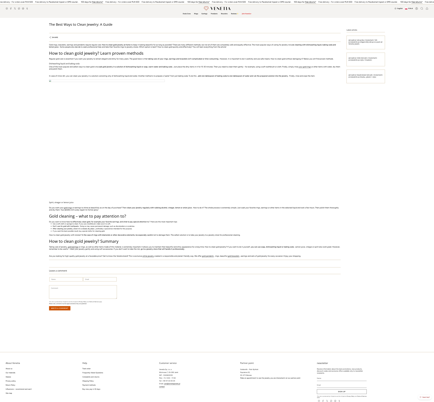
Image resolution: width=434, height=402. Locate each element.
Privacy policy (11, 381)
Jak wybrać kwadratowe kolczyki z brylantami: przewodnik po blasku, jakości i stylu (366, 76)
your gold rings (305, 67)
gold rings (68, 208)
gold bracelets (233, 256)
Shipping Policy (88, 381)
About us (9, 369)
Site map (9, 393)
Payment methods (89, 385)
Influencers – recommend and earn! (19, 389)
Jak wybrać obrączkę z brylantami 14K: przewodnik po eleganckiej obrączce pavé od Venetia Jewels (365, 42)
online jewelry (148, 256)
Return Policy (10, 385)
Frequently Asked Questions (92, 373)
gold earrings (73, 247)
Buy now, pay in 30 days (91, 389)
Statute (8, 377)
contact (162, 387)
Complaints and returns (90, 377)
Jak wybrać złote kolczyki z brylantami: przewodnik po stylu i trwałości (363, 59)
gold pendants (208, 256)
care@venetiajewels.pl (172, 384)
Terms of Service (94, 301)
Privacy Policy (83, 301)
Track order (86, 369)
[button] (196, 13)
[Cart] (427, 8)
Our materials (10, 373)
